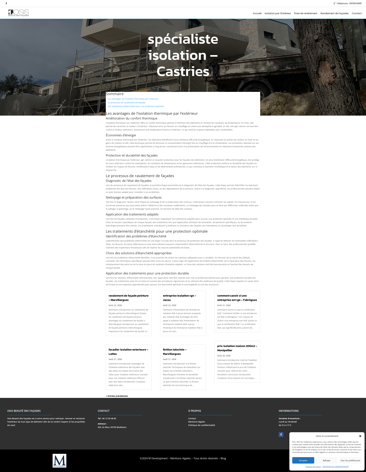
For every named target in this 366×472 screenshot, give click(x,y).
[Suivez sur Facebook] (6, 3)
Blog (223, 458)
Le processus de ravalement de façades (127, 102)
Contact (357, 13)
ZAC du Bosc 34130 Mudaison (112, 427)
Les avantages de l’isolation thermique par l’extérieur (133, 98)
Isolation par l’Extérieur (278, 13)
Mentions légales (196, 421)
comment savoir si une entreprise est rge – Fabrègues (237, 297)
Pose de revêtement (305, 13)
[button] (360, 436)
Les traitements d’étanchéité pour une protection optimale (136, 106)
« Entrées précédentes (117, 396)
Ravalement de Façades (335, 13)
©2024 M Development (154, 458)
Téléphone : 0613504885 (349, 3)
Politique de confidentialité (201, 425)
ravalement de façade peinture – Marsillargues (129, 297)
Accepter (303, 460)
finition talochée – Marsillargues (175, 351)
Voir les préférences (350, 460)
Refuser (326, 460)
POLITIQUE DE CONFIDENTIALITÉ (336, 466)
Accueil (257, 13)
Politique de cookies (313, 466)
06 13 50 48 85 (109, 418)
